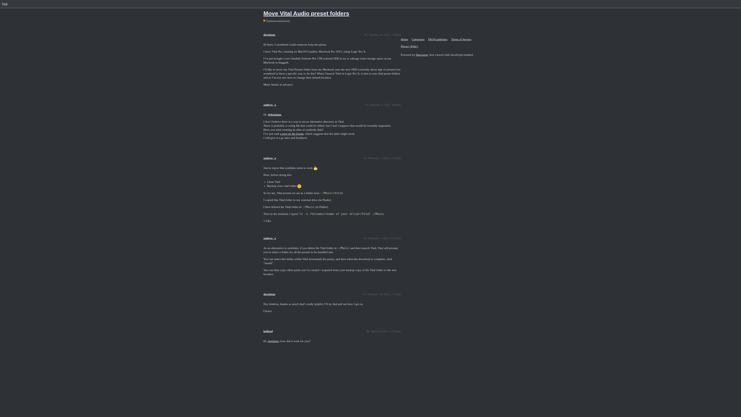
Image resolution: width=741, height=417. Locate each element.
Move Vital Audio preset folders (306, 13)
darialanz (273, 341)
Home (404, 39)
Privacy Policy (409, 46)
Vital (5, 3)
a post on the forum (292, 133)
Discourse (422, 54)
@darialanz (274, 114)
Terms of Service (461, 39)
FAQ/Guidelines (437, 39)
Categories (418, 39)
